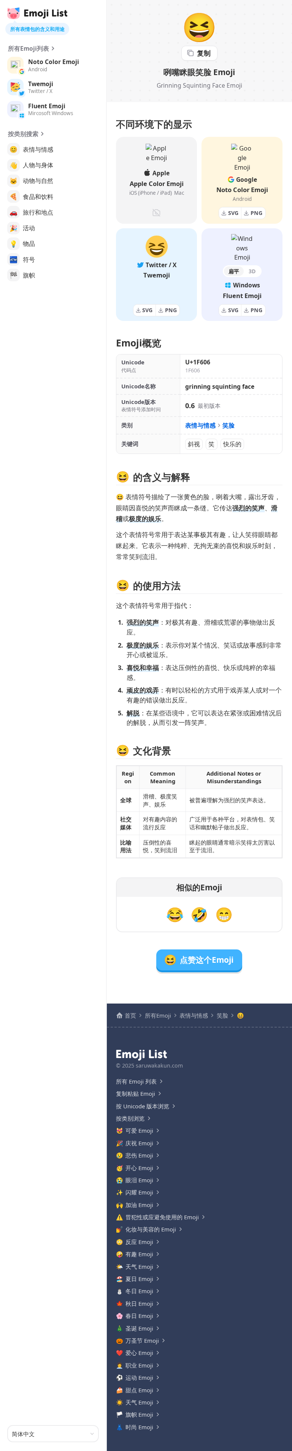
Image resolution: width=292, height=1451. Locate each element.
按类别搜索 (23, 134)
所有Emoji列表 (28, 48)
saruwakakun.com (159, 1065)
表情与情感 (200, 425)
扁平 (234, 271)
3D (252, 271)
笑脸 (228, 425)
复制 (204, 53)
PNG (256, 212)
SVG (233, 212)
